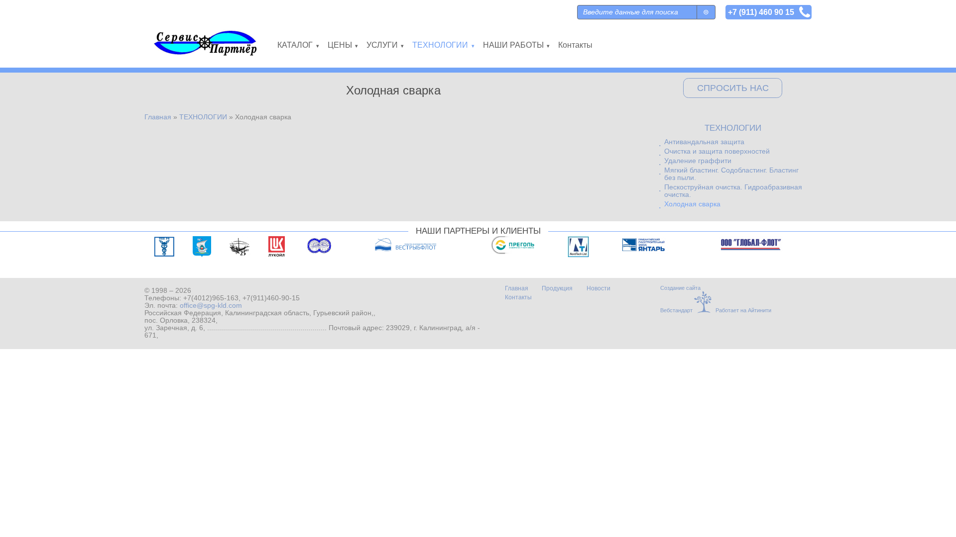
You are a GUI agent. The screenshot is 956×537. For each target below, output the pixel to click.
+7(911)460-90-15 (271, 298)
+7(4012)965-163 (211, 298)
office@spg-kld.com (211, 305)
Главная (157, 117)
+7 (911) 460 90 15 (761, 11)
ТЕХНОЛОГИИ (203, 117)
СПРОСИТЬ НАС (733, 88)
